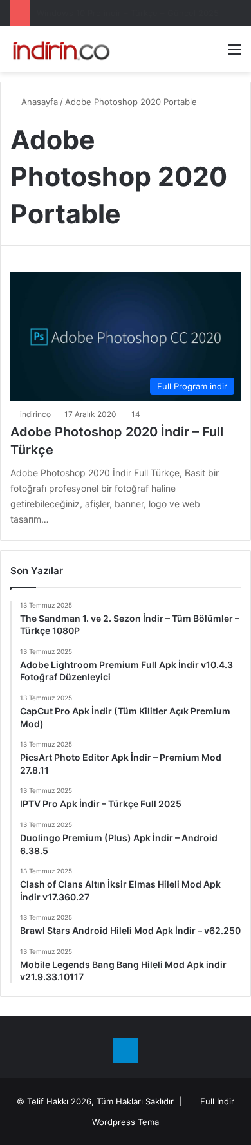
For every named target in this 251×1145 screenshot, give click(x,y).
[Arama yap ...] (212, 53)
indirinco (35, 414)
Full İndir (217, 1101)
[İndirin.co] (61, 49)
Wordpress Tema (125, 1122)
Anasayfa (38, 102)
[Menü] (234, 53)
